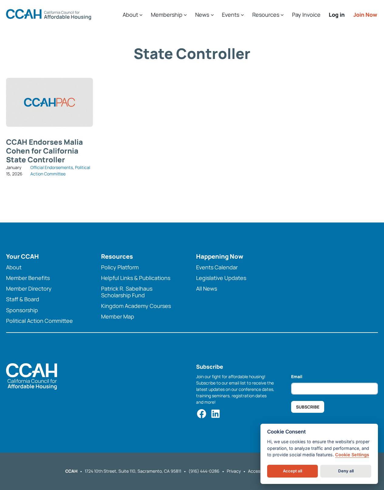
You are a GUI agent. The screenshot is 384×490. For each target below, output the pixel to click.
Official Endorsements (51, 167)
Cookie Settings (352, 454)
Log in (337, 14)
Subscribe (307, 407)
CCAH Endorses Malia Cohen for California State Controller (44, 151)
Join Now (365, 14)
